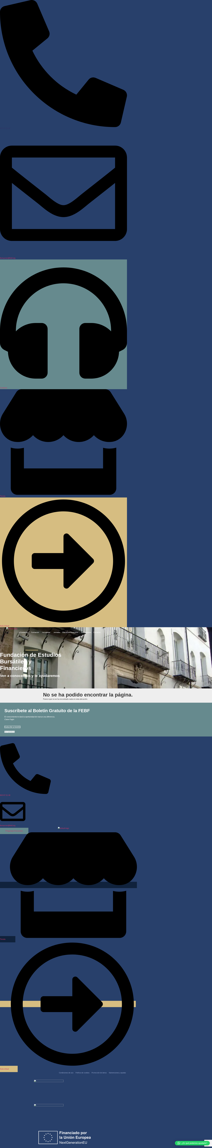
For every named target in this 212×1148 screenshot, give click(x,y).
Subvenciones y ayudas (117, 1073)
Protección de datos (99, 1073)
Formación (35, 632)
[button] (23, 632)
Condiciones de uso (66, 1073)
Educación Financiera (70, 632)
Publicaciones (86, 632)
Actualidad (46, 632)
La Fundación (23, 632)
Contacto (96, 632)
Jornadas (56, 632)
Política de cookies (82, 1073)
